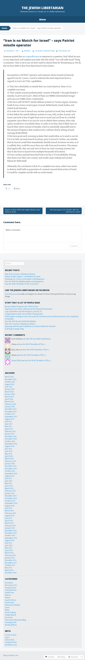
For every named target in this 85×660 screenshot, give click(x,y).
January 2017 (10, 434)
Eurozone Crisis (11, 585)
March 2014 (9, 511)
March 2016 (9, 459)
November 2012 (11, 533)
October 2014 (10, 501)
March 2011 (9, 570)
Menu (42, 19)
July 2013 (8, 518)
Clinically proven (11, 294)
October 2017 (10, 414)
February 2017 (10, 431)
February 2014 (10, 513)
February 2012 (10, 555)
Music (7, 610)
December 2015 (10, 466)
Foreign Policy (10, 588)
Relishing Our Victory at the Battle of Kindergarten (24, 279)
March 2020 (9, 392)
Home (4, 28)
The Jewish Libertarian (42, 8)
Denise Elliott (16, 361)
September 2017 (11, 417)
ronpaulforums (32, 56)
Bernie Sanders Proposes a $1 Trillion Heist (21, 307)
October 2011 (10, 565)
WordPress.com (11, 645)
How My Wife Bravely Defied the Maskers (20, 321)
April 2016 (9, 456)
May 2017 (8, 426)
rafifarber (27, 51)
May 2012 (8, 548)
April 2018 (9, 399)
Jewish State (9, 603)
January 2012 (10, 558)
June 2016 (8, 451)
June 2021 (8, 387)
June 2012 (8, 545)
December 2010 (10, 573)
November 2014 (11, 498)
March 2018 (9, 402)
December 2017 (10, 409)
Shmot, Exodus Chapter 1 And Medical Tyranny (22, 277)
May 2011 (8, 568)
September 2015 (11, 474)
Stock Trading (10, 613)
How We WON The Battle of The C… (32, 344)
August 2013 (9, 516)
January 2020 (10, 394)
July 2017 (8, 421)
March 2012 (9, 553)
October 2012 (10, 535)
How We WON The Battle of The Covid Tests (21, 284)
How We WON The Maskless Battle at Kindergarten (24, 282)
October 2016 (10, 441)
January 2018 (10, 407)
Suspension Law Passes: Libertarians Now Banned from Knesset (28, 309)
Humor (7, 598)
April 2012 (9, 550)
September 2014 (11, 503)
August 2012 (9, 540)
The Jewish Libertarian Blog (44, 51)
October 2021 (10, 382)
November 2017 (11, 412)
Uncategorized (10, 622)
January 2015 (10, 493)
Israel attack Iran (64, 51)
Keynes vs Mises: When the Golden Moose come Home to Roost (22, 211)
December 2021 (10, 379)
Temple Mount (10, 615)
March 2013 (9, 523)
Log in (7, 637)
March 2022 (9, 377)
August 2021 (9, 384)
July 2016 (8, 449)
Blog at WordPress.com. (10, 655)
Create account (10, 635)
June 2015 (8, 481)
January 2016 (10, 464)
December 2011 (10, 560)
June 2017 (8, 424)
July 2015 (8, 478)
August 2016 (9, 446)
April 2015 (9, 486)
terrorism (8, 617)
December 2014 (10, 496)
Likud (7, 608)
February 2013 (10, 526)
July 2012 (8, 543)
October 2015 (10, 471)
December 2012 (10, 531)
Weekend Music (11, 625)
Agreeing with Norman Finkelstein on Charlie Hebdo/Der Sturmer (30, 326)
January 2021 (10, 389)
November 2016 (11, 439)
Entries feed (9, 640)
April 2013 (9, 521)
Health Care (9, 593)
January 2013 (10, 528)
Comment (74, 246)
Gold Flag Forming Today (14, 329)
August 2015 (9, 476)
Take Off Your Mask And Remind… (38, 339)
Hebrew (8, 595)
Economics (9, 583)
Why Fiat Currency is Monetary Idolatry (20, 274)
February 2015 (10, 491)
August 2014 (9, 506)
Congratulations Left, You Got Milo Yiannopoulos (24, 314)
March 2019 (9, 397)
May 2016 (8, 454)
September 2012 (11, 538)
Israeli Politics (10, 600)
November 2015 (11, 469)
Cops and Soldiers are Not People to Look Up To (23, 312)
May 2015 (8, 483)
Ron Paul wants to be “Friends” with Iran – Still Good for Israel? (65, 211)
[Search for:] (15, 263)
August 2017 (9, 419)
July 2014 (8, 508)
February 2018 (10, 404)
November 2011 (11, 563)
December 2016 (10, 436)
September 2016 (11, 444)
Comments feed (10, 642)
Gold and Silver (10, 590)
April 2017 (9, 429)
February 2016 (10, 461)
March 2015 (9, 488)
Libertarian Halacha (12, 605)
